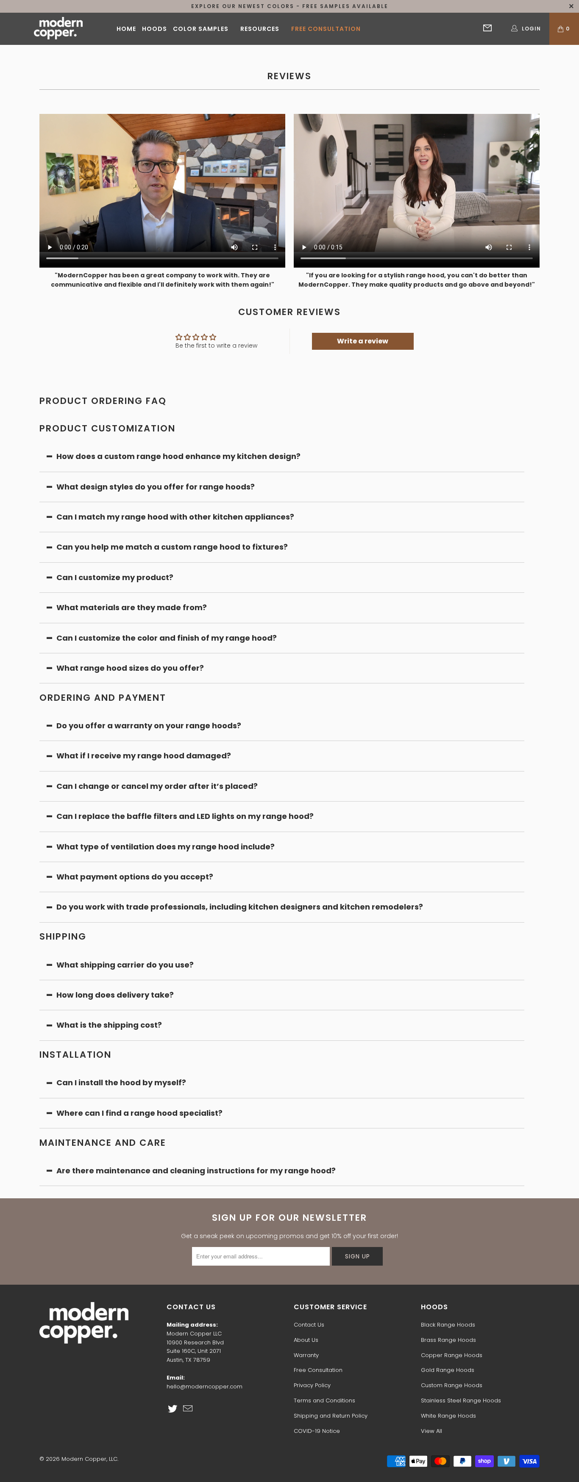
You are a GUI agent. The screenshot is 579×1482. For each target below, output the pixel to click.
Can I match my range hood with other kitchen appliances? (175, 517)
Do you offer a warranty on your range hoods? (148, 725)
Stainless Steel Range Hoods (461, 1400)
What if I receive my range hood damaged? (143, 755)
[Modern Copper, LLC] (58, 29)
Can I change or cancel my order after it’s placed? (157, 786)
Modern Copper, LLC (89, 1459)
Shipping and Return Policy (330, 1416)
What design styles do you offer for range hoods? (155, 486)
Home (126, 29)
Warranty (306, 1355)
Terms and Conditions (324, 1400)
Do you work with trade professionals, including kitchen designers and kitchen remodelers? (239, 906)
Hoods (154, 29)
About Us (306, 1340)
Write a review (362, 341)
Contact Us (309, 1325)
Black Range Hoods (448, 1325)
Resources (259, 29)
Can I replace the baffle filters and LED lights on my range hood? (185, 816)
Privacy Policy (312, 1385)
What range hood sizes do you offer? (130, 668)
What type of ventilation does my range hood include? (165, 846)
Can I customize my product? (114, 577)
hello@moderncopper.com (204, 1386)
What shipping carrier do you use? (125, 964)
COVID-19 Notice (317, 1431)
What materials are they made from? (131, 607)
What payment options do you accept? (135, 876)
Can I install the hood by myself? (121, 1082)
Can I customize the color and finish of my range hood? (166, 638)
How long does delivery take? (115, 995)
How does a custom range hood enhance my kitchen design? (178, 456)
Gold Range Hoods (447, 1370)
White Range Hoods (448, 1416)
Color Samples (200, 29)
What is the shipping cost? (109, 1025)
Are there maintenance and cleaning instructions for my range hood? (196, 1170)
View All (431, 1431)
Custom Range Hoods (451, 1385)
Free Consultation (326, 29)
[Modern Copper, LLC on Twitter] (173, 1409)
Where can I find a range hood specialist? (139, 1113)
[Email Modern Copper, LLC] (188, 1409)
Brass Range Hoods (448, 1340)
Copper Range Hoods (451, 1355)
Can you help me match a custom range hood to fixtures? (172, 547)
